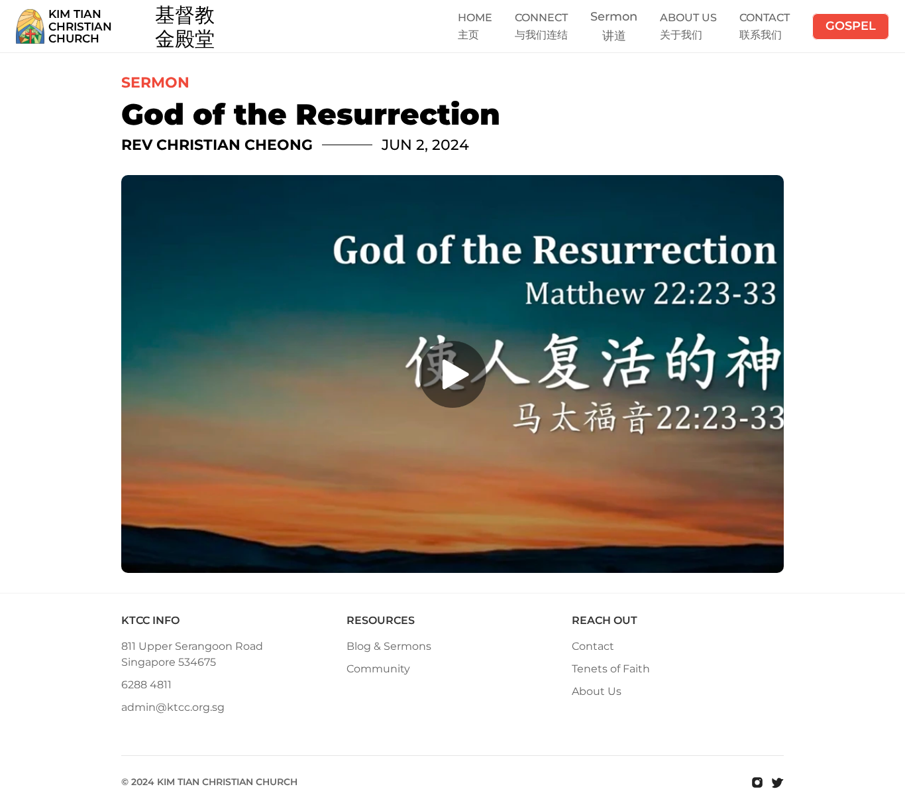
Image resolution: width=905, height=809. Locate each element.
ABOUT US (688, 17)
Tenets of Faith (611, 668)
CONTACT (764, 17)
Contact (593, 646)
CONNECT (541, 17)
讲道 (614, 36)
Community (378, 668)
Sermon (613, 16)
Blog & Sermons (388, 646)
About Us (596, 691)
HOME (475, 17)
